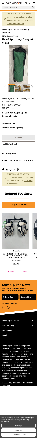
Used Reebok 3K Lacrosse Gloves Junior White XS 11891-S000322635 (16, 256)
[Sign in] (30, 3)
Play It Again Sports (10, 321)
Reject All (18, 430)
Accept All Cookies (19, 435)
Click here (28, 181)
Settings (18, 426)
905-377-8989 (8, 108)
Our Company (8, 325)
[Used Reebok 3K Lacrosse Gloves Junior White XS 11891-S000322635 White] (15, 231)
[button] (2, 2)
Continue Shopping (15, 23)
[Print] (10, 169)
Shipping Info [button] (9, 154)
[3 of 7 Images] (27, 88)
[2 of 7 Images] (19, 88)
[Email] (7, 169)
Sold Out (18, 137)
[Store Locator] (26, 3)
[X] (14, 169)
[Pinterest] (18, 169)
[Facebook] (3, 169)
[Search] (33, 8)
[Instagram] (8, 307)
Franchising (7, 330)
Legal (4, 335)
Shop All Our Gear (19, 205)
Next (32, 87)
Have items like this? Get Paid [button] (17, 160)
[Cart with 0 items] (34, 2)
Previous (5, 87)
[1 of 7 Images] (12, 88)
